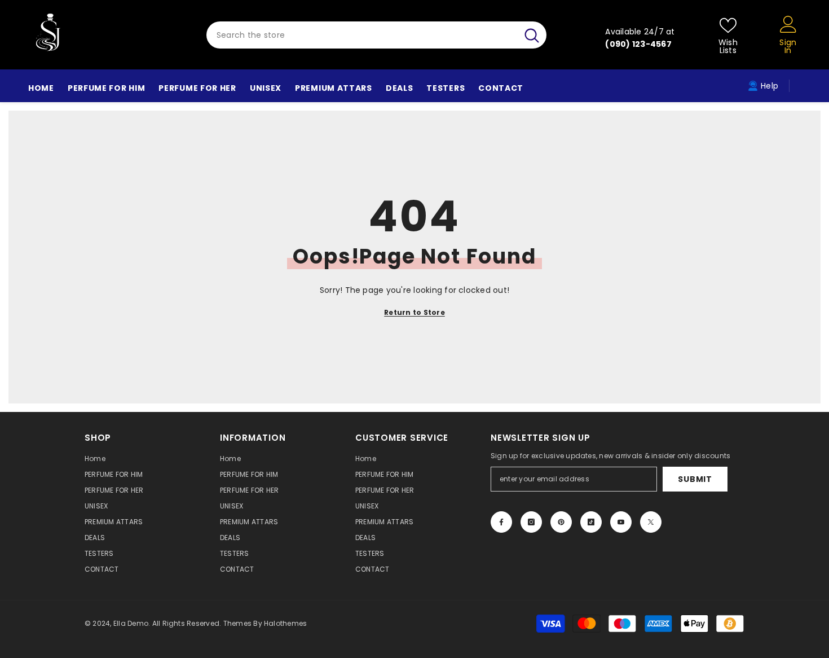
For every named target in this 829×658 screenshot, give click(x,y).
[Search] (376, 35)
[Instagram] (531, 522)
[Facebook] (501, 522)
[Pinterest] (561, 522)
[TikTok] (591, 522)
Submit (695, 479)
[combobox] (361, 35)
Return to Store (414, 312)
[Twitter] (651, 522)
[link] (763, 85)
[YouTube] (621, 522)
